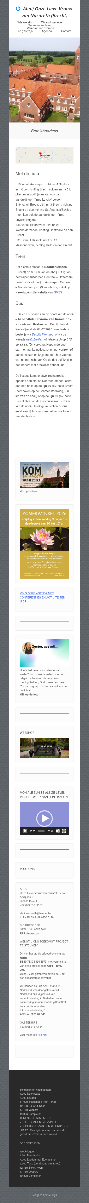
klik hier (42, 1035)
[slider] (41, 831)
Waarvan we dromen (40, 28)
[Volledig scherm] (64, 831)
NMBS (58, 292)
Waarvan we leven (40, 25)
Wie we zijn (24, 22)
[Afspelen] (25, 831)
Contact (66, 30)
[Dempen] (58, 831)
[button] (44, 818)
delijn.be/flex (34, 339)
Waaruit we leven (52, 22)
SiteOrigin (52, 1195)
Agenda (47, 30)
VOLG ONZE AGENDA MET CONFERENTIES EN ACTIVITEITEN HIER (42, 597)
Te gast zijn (25, 30)
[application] (44, 818)
